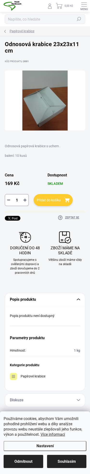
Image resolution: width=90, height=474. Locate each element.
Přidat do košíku (49, 200)
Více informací (53, 434)
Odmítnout (23, 461)
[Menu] (84, 6)
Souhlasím (67, 461)
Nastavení (45, 446)
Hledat (79, 19)
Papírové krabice (33, 376)
